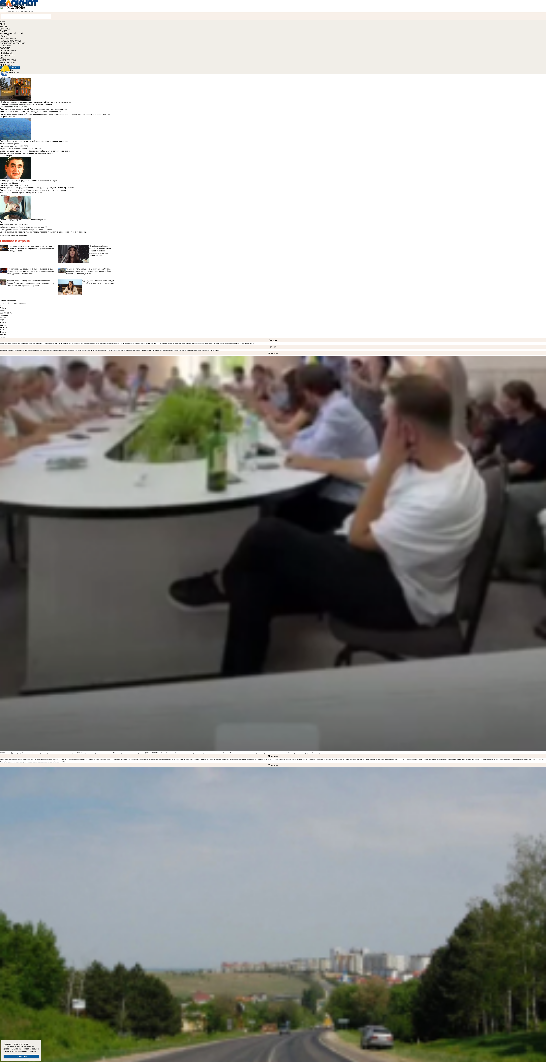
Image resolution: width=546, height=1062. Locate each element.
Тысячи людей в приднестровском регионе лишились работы (26, 153)
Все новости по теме (9, 107)
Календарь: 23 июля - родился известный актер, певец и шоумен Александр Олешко (37, 188)
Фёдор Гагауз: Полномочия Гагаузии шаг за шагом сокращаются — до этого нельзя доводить (188, 753)
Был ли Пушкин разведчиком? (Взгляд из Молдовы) (21, 350)
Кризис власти (6, 77)
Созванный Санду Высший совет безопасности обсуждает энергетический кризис (35, 151)
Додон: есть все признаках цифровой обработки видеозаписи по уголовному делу (238, 759)
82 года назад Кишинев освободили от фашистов (231, 343)
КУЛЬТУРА (4, 36)
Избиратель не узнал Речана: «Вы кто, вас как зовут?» (23, 227)
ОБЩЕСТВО (5, 46)
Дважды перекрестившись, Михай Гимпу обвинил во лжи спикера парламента (33, 109)
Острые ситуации (7, 116)
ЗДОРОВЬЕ (5, 29)
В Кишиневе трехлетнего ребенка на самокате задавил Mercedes (470, 759)
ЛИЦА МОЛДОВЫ (8, 38)
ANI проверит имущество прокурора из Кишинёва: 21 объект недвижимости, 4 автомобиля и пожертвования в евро (138, 350)
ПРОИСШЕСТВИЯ (8, 51)
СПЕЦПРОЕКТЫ (7, 55)
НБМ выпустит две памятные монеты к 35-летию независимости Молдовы (68, 350)
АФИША (3, 26)
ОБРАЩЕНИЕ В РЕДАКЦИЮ (12, 43)
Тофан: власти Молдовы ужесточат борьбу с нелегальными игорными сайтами (31, 759)
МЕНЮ (3, 21)
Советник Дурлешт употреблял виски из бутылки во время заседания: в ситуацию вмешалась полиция (39, 753)
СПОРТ (3, 58)
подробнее (21, 303)
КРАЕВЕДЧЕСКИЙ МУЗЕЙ (11, 34)
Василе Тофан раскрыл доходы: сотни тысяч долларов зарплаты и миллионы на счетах (255, 753)
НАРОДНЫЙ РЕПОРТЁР (10, 41)
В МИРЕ (3, 31)
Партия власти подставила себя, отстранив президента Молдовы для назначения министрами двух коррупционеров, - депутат (55, 114)
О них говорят (6, 156)
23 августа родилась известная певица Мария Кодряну (201, 350)
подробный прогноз (8, 303)
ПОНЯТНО (21, 1056)
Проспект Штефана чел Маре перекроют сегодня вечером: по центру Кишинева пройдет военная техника (169, 759)
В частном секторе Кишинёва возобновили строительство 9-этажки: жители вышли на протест (177, 343)
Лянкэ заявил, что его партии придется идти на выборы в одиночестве (30, 112)
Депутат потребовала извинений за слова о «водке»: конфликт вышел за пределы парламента (96, 759)
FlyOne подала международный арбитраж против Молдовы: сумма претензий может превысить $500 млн (115, 753)
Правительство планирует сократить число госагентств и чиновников (351, 759)
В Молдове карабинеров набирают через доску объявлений (26, 229)
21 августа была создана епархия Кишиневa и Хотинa (516, 759)
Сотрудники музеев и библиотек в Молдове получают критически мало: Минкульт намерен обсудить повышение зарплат (98, 343)
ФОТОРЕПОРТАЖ (8, 60)
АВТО (2, 24)
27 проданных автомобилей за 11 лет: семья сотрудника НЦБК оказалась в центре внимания (411, 759)
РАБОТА (16, 67)
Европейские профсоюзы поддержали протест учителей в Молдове (299, 759)
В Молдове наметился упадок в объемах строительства (308, 753)
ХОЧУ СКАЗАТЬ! (7, 63)
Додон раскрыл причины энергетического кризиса (21, 148)
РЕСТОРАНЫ (6, 53)
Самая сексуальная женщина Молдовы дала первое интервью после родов (33, 190)
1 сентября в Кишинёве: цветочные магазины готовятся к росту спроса (28, 343)
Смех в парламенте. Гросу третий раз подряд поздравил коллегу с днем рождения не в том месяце (43, 232)
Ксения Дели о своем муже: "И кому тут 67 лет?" (21, 193)
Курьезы (3, 195)
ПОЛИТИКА (5, 48)
